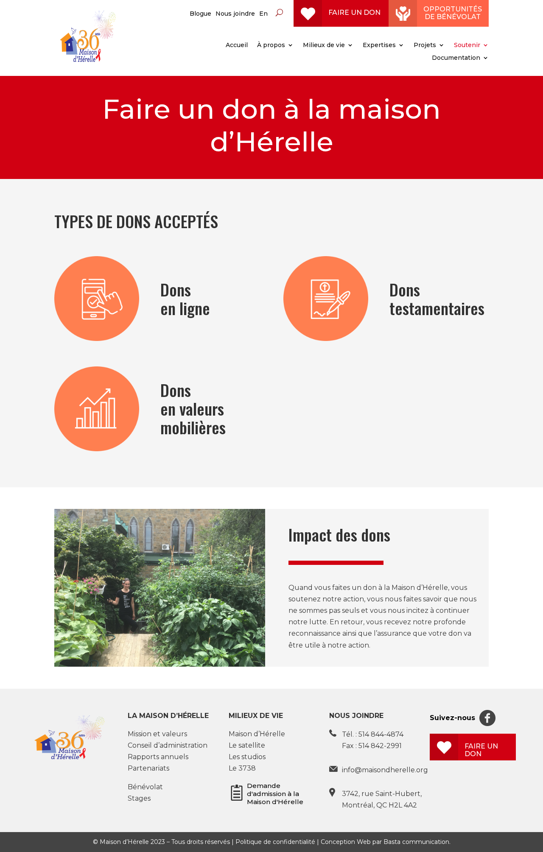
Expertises (379, 45)
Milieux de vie (324, 45)
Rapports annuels (158, 757)
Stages (139, 798)
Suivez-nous (452, 718)
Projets (425, 45)
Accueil (237, 45)
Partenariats (148, 768)
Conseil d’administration (167, 745)
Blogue (200, 14)
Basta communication (416, 842)
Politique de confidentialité (275, 842)
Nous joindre (235, 14)
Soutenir (467, 45)
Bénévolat (145, 787)
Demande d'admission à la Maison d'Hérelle (275, 794)
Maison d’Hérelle (257, 734)
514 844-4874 (380, 734)
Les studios (247, 757)
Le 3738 (242, 768)
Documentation (456, 58)
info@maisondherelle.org (385, 770)
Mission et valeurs (157, 734)
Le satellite (247, 745)
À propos (271, 45)
